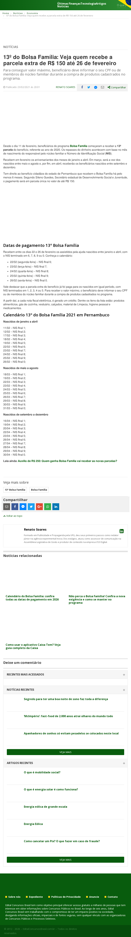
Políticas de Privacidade (66, 897)
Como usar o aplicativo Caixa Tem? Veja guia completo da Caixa (33, 646)
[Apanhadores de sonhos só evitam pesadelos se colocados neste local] (14, 737)
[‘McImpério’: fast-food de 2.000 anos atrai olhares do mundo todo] (14, 720)
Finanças (75, 3)
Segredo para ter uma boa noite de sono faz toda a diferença (66, 699)
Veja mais (65, 752)
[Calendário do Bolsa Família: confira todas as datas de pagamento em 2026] (34, 590)
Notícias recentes (20, 690)
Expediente (36, 897)
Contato (113, 897)
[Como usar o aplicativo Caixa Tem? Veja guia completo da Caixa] (34, 639)
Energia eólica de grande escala (45, 807)
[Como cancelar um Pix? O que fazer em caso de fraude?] (14, 845)
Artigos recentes (20, 763)
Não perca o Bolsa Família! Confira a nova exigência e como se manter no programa (97, 599)
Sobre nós (14, 897)
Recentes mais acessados (25, 674)
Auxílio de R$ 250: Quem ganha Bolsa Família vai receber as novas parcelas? (67, 461)
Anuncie (94, 897)
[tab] (65, 675)
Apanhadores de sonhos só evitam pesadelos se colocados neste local (71, 733)
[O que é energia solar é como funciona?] (14, 793)
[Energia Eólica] (14, 827)
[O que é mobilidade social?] (14, 776)
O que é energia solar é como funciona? (51, 789)
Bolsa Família (78, 146)
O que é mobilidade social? (42, 772)
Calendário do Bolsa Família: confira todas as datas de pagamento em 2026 (32, 597)
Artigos (101, 3)
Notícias (10, 47)
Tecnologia (88, 3)
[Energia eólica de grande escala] (14, 810)
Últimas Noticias (63, 5)
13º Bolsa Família (15, 489)
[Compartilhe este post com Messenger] (95, 87)
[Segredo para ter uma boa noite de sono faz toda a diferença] (14, 702)
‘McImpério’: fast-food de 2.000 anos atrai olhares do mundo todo (68, 716)
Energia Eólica (33, 824)
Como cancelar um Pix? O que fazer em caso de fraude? (62, 841)
